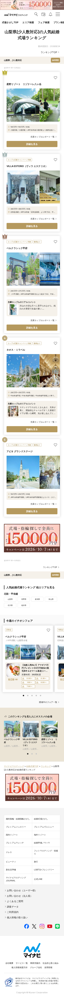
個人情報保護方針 (19, 967)
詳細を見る (32, 144)
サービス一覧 (22, 963)
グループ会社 (36, 967)
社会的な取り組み (51, 963)
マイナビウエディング (14, 766)
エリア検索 (28, 22)
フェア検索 (44, 22)
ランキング (46, 766)
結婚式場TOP (32, 766)
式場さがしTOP (10, 22)
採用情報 (48, 967)
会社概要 (9, 963)
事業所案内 (35, 963)
